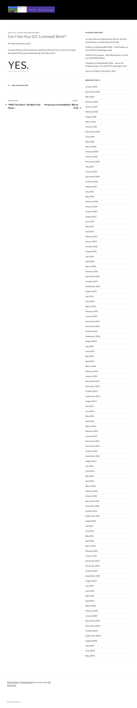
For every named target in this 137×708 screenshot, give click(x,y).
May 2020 (89, 142)
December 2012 (92, 441)
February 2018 (91, 201)
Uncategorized (20, 85)
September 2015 (92, 286)
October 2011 (91, 511)
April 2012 (89, 481)
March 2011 (90, 546)
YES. (18, 65)
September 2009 (92, 636)
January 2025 (91, 87)
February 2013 (91, 431)
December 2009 (92, 621)
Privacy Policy (13, 702)
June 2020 (90, 136)
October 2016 (91, 246)
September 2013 (92, 396)
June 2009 (90, 651)
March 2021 (90, 122)
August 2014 (91, 341)
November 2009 (92, 626)
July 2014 (89, 346)
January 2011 (91, 556)
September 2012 (92, 456)
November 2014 (92, 326)
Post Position (12, 682)
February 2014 (91, 371)
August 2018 (91, 186)
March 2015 (90, 306)
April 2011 (89, 541)
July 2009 (89, 646)
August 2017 (90, 216)
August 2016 (91, 251)
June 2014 (89, 351)
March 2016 (90, 266)
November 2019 (92, 161)
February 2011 (91, 551)
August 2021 (90, 117)
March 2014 (90, 366)
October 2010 (91, 571)
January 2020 (91, 157)
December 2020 (92, 132)
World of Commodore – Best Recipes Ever (103, 55)
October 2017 (91, 211)
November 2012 (92, 446)
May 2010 (89, 596)
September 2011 (92, 516)
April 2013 (89, 421)
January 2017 (91, 241)
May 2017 (89, 226)
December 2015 (92, 276)
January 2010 (91, 616)
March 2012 (90, 486)
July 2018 (89, 191)
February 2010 (91, 611)
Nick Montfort (31, 33)
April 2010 (89, 601)
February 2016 (91, 271)
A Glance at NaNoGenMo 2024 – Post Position (105, 47)
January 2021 (91, 126)
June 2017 (89, 221)
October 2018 (91, 181)
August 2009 (91, 641)
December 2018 (92, 176)
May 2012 (89, 476)
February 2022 (91, 112)
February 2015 (91, 311)
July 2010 (89, 586)
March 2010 (90, 606)
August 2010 (91, 581)
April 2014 (89, 361)
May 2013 (89, 416)
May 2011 (89, 536)
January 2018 (91, 206)
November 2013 (92, 386)
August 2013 (91, 401)
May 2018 (89, 196)
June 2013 (89, 411)
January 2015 (91, 316)
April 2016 (89, 261)
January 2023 (91, 107)
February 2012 (91, 491)
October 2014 (91, 331)
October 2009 (91, 631)
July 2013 (89, 406)
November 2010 (92, 566)
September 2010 (92, 576)
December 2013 (92, 381)
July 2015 (89, 296)
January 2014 (91, 376)
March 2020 (90, 146)
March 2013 (90, 426)
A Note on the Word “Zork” (104, 71)
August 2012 (90, 461)
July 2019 (89, 167)
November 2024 (92, 92)
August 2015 (91, 291)
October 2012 (91, 451)
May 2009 (90, 656)
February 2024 (91, 102)
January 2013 (91, 436)
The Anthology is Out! (98, 50)
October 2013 (91, 391)
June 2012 (89, 471)
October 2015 (91, 281)
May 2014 (89, 356)
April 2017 (89, 231)
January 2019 (91, 171)
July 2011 (89, 526)
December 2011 (92, 501)
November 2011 (92, 506)
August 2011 (90, 521)
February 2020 (91, 151)
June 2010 (90, 591)
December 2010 (92, 561)
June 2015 (89, 301)
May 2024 (89, 97)
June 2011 (89, 531)
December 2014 (92, 321)
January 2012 (91, 496)
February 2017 (91, 236)
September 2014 (92, 336)
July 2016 (89, 256)
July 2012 (89, 466)
